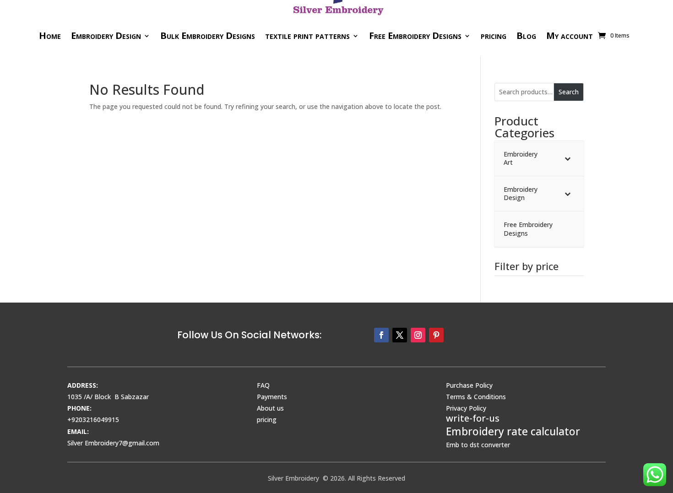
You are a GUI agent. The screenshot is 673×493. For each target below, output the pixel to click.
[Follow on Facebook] (381, 335)
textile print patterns (307, 35)
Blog (526, 35)
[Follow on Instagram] (418, 335)
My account (569, 35)
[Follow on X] (399, 335)
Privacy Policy (466, 408)
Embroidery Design (106, 35)
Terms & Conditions (476, 396)
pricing (493, 35)
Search (569, 91)
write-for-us (472, 418)
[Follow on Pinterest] (436, 335)
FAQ (263, 385)
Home (50, 35)
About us (270, 408)
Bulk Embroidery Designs (207, 35)
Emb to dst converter (478, 444)
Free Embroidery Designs (415, 35)
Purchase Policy (469, 385)
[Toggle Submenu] (568, 158)
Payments (272, 396)
